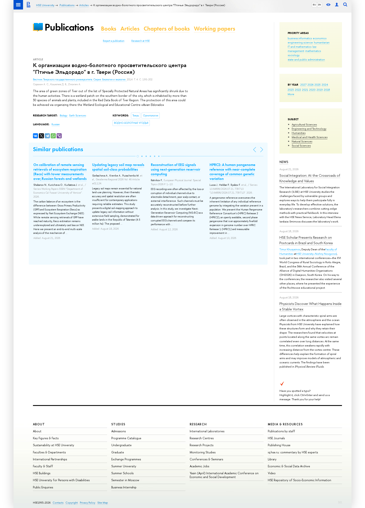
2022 (298, 90)
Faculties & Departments (49, 452)
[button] (138, 156)
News (283, 162)
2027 (303, 84)
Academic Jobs (199, 466)
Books (108, 28)
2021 (305, 90)
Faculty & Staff (43, 466)
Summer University (123, 466)
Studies (118, 424)
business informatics (300, 38)
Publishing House (279, 445)
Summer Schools (122, 473)
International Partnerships (50, 459)
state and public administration (306, 59)
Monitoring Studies (202, 452)
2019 (320, 90)
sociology (294, 55)
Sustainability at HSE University (53, 445)
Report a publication (113, 41)
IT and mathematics (299, 47)
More (291, 94)
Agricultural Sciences (304, 124)
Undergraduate (121, 445)
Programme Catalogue (126, 438)
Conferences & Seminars (206, 459)
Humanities (298, 133)
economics (319, 38)
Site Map (102, 502)
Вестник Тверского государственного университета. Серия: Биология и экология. (80, 79)
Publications (69, 27)
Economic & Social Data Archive (289, 466)
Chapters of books (167, 28)
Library (272, 459)
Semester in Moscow (125, 480)
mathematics (313, 51)
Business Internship (123, 487)
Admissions (118, 431)
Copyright (71, 502)
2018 (327, 90)
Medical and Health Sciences (309, 137)
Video (272, 473)
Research (198, 424)
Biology (64, 115)
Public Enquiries (43, 487)
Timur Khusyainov (289, 249)
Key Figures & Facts (46, 438)
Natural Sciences (302, 141)
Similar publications (58, 149)
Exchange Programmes (126, 459)
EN (319, 4)
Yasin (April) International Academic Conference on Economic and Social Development (224, 475)
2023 (291, 90)
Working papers (214, 28)
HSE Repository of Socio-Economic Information (299, 480)
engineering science (300, 42)
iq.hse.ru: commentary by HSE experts (293, 452)
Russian (56, 124)
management (296, 51)
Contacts (58, 502)
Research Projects (201, 445)
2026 (310, 84)
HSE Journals (276, 438)
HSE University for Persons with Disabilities (61, 480)
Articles (129, 28)
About (39, 424)
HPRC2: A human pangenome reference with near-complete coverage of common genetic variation (232, 171)
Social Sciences (301, 145)
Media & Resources (285, 424)
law (314, 47)
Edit (340, 501)
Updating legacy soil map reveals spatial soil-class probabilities (118, 167)
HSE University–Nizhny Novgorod (316, 254)
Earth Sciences (77, 115)
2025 (318, 84)
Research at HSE (140, 41)
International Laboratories (207, 431)
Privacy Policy (87, 502)
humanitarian (322, 42)
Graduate (117, 452)
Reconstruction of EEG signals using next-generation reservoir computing (175, 169)
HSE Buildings (41, 473)
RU (314, 4)
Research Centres (202, 438)
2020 (312, 90)
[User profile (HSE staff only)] (337, 4)
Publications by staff (281, 431)
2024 (325, 84)
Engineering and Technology (309, 129)
